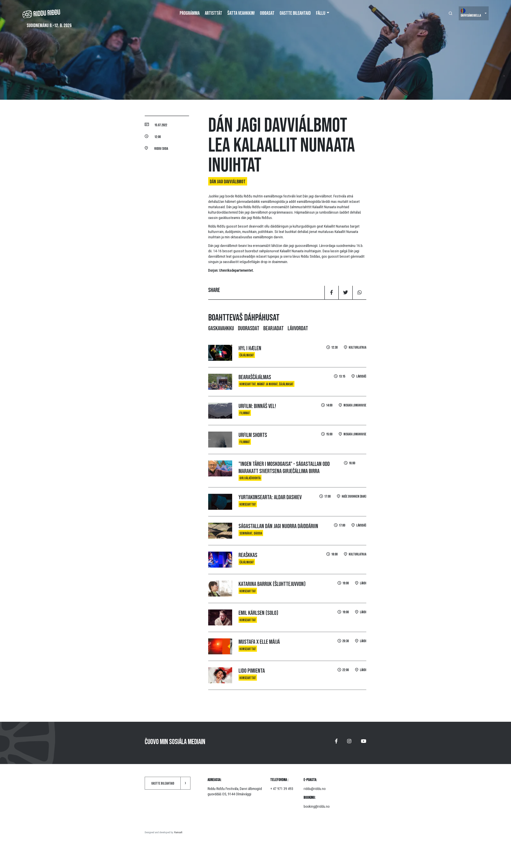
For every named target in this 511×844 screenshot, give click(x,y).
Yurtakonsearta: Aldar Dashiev (270, 497)
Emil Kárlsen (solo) (258, 613)
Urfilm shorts (253, 435)
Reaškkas (248, 555)
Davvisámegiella (471, 16)
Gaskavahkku (221, 328)
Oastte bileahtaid (295, 13)
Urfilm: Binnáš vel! (257, 406)
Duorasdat (248, 328)
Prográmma (190, 13)
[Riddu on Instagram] (349, 743)
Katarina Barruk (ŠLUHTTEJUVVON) (272, 584)
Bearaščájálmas (255, 377)
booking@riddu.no (317, 806)
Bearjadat (273, 328)
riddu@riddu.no (315, 789)
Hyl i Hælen (250, 348)
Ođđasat (267, 13)
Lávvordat (298, 328)
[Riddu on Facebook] (336, 743)
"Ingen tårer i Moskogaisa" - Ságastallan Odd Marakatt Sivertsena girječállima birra (284, 467)
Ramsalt (178, 832)
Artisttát (213, 13)
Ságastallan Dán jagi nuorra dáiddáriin (278, 526)
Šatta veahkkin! (241, 13)
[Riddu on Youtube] (363, 743)
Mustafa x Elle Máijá (259, 642)
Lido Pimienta (252, 670)
